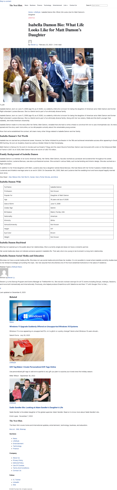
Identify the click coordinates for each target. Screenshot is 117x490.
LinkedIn (16, 482)
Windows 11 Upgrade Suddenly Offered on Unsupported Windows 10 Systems (44, 326)
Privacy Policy (18, 460)
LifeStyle (37, 12)
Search (88, 5)
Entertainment (57, 5)
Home (30, 12)
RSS (14, 485)
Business (32, 5)
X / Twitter (17, 480)
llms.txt (12, 429)
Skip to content (5, 1)
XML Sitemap (21, 429)
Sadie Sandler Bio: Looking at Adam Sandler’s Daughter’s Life (36, 407)
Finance (39, 5)
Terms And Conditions (21, 468)
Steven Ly (34, 45)
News (26, 5)
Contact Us (73, 5)
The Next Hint (16, 5)
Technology (47, 5)
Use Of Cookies (18, 465)
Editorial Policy (18, 463)
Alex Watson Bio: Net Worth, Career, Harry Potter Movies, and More (33, 177)
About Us (16, 458)
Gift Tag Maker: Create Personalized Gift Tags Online (33, 367)
